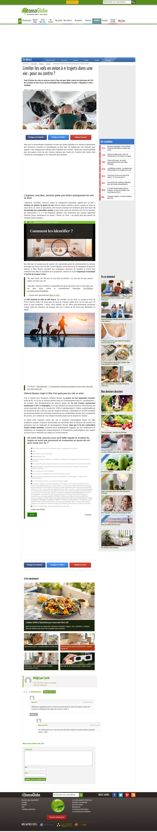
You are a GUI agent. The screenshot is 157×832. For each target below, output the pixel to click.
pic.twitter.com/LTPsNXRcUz (37, 291)
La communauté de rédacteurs (82, 800)
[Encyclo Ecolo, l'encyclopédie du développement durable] (81, 825)
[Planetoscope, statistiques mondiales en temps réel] (47, 825)
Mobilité (96, 21)
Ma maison (50, 21)
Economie (64, 60)
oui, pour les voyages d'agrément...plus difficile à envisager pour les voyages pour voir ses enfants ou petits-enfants (60, 460)
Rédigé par (41, 678)
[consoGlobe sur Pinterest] (127, 795)
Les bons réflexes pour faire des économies (115, 452)
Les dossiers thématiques (80, 809)
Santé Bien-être (43, 21)
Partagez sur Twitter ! (58, 137)
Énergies (105, 21)
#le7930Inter (88, 288)
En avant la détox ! (107, 472)
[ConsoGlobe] (35, 11)
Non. (34, 451)
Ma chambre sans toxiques (109, 548)
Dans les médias (77, 805)
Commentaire (28, 749)
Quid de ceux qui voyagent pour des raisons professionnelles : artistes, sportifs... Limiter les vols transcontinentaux (59, 477)
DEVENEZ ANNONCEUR (56, 817)
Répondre (33, 714)
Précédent (95, 102)
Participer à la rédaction (79, 802)
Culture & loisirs (50, 60)
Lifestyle (75, 60)
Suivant (24, 102)
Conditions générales (28, 809)
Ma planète (78, 21)
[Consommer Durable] (65, 825)
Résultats (88, 515)
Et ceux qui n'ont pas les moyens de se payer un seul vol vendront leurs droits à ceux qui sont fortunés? (62, 464)
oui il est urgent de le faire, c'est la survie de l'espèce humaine (50, 481)
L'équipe (24, 802)
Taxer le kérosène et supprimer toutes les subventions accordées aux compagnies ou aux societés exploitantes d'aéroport (59, 467)
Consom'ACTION (113, 21)
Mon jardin (58, 21)
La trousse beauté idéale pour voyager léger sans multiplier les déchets (115, 363)
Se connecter (72, 2)
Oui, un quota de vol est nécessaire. (43, 454)
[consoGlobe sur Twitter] (121, 795)
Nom (26, 767)
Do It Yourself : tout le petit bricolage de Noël (116, 513)
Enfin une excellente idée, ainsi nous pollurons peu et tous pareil (51, 506)
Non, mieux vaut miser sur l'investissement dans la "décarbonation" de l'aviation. (55, 448)
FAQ (23, 807)
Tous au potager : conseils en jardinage (114, 432)
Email (26, 773)
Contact (24, 805)
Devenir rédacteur (40, 685)
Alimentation (26, 21)
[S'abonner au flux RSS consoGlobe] (133, 795)
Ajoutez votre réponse (38, 509)
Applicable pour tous (39, 456)
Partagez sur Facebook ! (36, 137)
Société (97, 60)
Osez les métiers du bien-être (110, 525)
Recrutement (76, 807)
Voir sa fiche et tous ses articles (45, 683)
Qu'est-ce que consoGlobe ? (30, 800)
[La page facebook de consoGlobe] (114, 795)
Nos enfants (68, 21)
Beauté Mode (35, 21)
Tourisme (88, 21)
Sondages (108, 60)
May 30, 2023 (55, 295)
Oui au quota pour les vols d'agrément (43, 471)
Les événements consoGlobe (81, 811)
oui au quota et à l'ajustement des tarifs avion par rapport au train (51, 474)
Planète (86, 60)
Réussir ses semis (107, 413)
